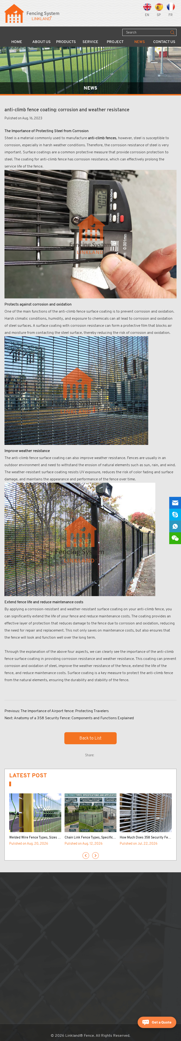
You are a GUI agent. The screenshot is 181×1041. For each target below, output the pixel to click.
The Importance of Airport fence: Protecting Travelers (65, 710)
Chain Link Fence (62, 902)
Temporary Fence (62, 914)
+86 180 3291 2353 (118, 920)
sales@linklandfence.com (122, 914)
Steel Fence (58, 932)
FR (171, 15)
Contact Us (164, 42)
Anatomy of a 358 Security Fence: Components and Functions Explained (74, 717)
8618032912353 (123, 926)
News (139, 42)
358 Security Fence (64, 909)
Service (90, 42)
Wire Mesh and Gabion (66, 944)
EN (147, 15)
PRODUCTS (63, 888)
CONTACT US (107, 888)
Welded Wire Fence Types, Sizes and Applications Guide (50, 837)
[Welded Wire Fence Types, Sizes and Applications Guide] (35, 812)
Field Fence (58, 926)
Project (115, 42)
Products (66, 42)
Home (16, 42)
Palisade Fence (60, 938)
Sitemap (97, 944)
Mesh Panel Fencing (65, 897)
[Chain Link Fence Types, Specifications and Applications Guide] (91, 812)
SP (159, 15)
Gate (52, 962)
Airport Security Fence (67, 920)
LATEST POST (28, 775)
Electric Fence (60, 980)
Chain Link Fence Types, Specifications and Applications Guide (111, 837)
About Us (41, 42)
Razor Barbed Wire (64, 950)
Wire (52, 956)
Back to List (90, 738)
